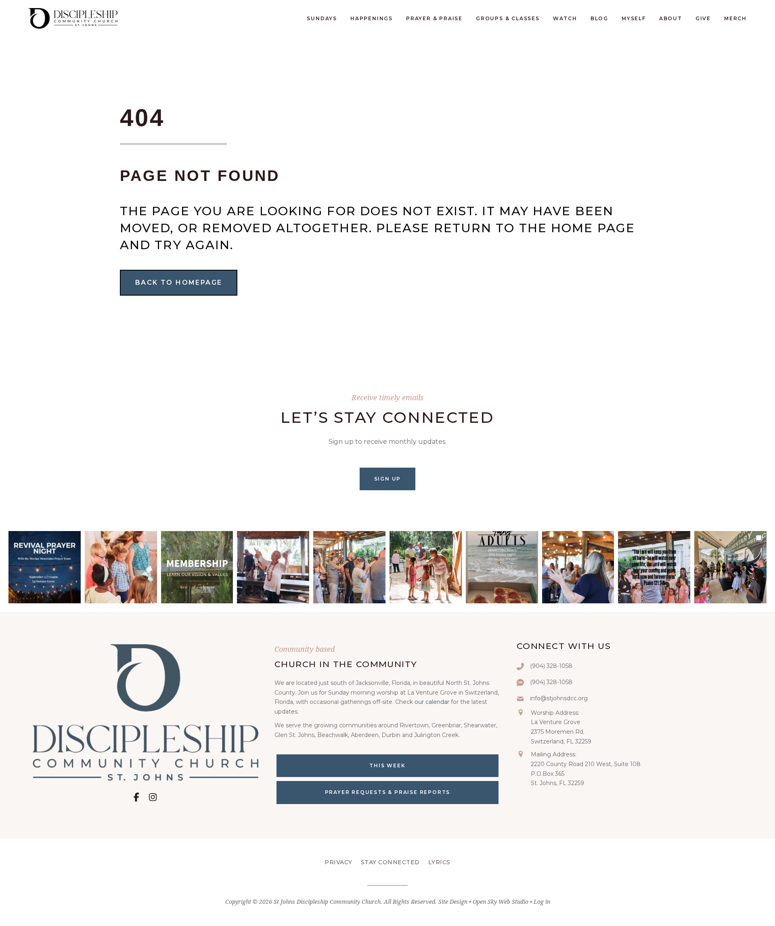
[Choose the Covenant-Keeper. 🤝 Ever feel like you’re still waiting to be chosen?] (349, 567)
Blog (599, 18)
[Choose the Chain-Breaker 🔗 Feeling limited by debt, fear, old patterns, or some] (578, 567)
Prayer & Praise (434, 18)
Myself (634, 18)
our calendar (432, 702)
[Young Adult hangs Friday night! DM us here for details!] (502, 567)
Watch (565, 18)
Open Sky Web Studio (500, 901)
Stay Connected (390, 862)
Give (703, 18)
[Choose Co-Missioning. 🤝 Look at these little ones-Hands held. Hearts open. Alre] (121, 567)
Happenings (371, 18)
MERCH (735, 18)
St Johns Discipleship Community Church (327, 901)
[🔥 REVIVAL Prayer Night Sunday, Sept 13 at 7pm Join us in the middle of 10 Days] (44, 567)
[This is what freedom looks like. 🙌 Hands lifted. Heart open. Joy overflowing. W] (273, 567)
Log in (542, 901)
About (670, 18)
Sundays (322, 18)
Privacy (338, 862)
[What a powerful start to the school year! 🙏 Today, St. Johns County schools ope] (730, 567)
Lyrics (439, 862)
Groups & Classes (508, 18)
